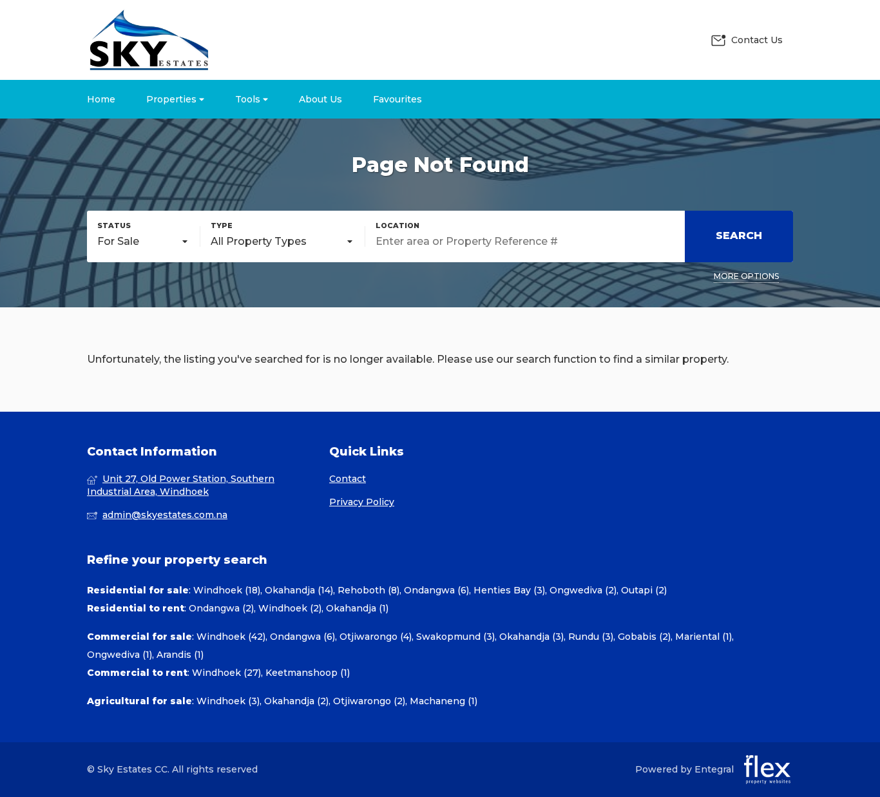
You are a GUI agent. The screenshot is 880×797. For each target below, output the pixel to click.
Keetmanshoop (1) (307, 672)
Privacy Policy (361, 502)
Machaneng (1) (443, 701)
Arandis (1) (180, 654)
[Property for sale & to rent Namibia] (148, 40)
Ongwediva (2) (583, 590)
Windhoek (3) (228, 701)
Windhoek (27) (226, 672)
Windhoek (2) (289, 608)
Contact (347, 479)
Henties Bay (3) (509, 590)
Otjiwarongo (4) (376, 636)
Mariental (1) (703, 636)
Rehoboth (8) (368, 590)
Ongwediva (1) (119, 654)
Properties (172, 99)
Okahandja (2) (296, 701)
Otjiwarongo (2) (369, 701)
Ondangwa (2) (221, 608)
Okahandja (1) (357, 608)
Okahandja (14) (299, 590)
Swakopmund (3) (455, 636)
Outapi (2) (644, 590)
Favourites (397, 99)
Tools (249, 99)
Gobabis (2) (644, 636)
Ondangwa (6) (436, 590)
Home (101, 99)
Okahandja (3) (531, 636)
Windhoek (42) (230, 636)
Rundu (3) (590, 636)
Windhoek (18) (226, 590)
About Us (320, 99)
